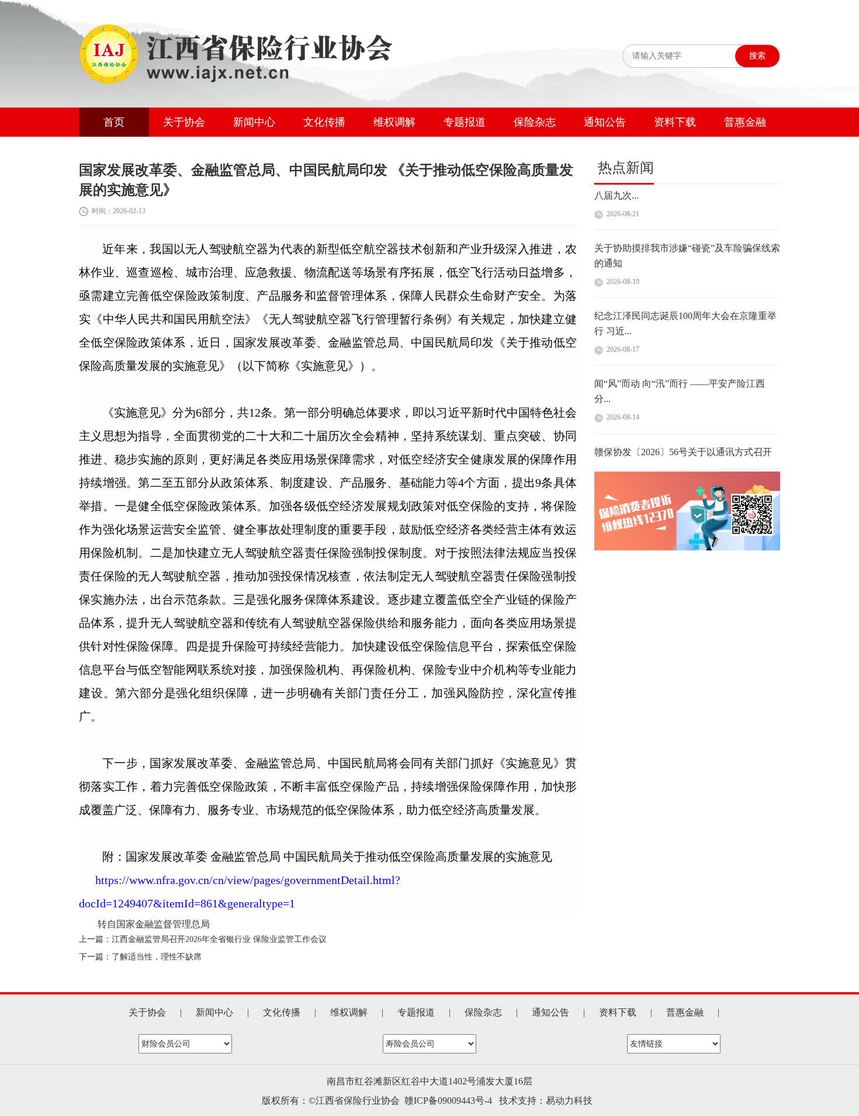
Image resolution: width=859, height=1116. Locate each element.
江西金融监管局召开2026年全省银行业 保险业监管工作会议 (219, 939)
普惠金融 (745, 122)
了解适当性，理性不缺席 (157, 956)
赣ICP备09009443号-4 (448, 1100)
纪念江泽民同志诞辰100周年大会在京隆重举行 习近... (685, 303)
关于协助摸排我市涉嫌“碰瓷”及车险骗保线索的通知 (687, 235)
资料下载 (675, 122)
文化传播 (324, 122)
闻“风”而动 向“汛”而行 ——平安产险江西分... (679, 370)
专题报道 (465, 122)
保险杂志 (535, 122)
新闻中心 (254, 122)
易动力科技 (569, 1100)
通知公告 (605, 122)
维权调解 (394, 122)
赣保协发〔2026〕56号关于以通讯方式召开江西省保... (683, 439)
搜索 (757, 55)
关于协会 (184, 122)
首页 (113, 122)
